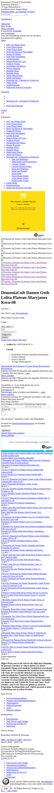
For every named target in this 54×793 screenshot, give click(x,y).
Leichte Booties (12, 136)
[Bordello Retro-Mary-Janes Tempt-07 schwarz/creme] (24, 609)
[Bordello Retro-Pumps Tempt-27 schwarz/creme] (22, 626)
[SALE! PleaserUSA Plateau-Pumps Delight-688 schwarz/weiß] (27, 472)
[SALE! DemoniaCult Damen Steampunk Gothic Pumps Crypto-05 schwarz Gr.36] (27, 585)
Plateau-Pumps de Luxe (16, 138)
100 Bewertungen (23, 228)
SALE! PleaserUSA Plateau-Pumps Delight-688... (22, 474)
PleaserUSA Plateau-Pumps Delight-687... (18, 642)
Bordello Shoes (12, 147)
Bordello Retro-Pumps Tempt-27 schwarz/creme (26, 627)
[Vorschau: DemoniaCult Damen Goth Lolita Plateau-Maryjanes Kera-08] (27, 265)
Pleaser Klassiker (13, 145)
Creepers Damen (18, 164)
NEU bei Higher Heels (15, 121)
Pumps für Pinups (13, 131)
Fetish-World (11, 183)
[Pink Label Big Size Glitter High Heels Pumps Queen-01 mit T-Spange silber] (27, 557)
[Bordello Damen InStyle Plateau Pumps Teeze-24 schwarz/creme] (27, 602)
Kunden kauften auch (10, 453)
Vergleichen (6, 335)
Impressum (10, 726)
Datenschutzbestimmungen (23, 423)
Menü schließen (7, 28)
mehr (27, 373)
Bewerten (22, 340)
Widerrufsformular (13, 705)
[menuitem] (27, 20)
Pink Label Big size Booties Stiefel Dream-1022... (21, 512)
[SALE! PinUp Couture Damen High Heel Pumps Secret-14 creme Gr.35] (27, 649)
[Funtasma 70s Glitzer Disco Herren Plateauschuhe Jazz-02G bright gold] (27, 619)
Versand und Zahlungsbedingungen (21, 701)
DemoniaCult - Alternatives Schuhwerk (22, 157)
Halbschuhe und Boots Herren (24, 162)
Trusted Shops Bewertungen (38, 366)
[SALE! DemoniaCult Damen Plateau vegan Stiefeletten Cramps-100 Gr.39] (27, 538)
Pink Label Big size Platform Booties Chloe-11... (21, 569)
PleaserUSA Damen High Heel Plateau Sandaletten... (23, 531)
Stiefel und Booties (19, 171)
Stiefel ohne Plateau (14, 152)
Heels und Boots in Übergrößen (19, 129)
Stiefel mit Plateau (13, 155)
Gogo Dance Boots (14, 124)
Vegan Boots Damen (20, 176)
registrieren (9, 33)
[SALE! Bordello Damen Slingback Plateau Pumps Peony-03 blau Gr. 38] (27, 491)
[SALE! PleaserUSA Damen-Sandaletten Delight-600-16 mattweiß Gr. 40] (27, 500)
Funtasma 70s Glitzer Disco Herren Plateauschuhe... (22, 621)
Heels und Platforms (20, 169)
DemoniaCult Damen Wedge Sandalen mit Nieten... (22, 550)
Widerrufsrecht (12, 703)
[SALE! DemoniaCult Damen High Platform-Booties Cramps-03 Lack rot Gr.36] (27, 576)
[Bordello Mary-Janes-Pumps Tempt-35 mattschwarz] (23, 633)
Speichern (6, 430)
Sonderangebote (13, 185)
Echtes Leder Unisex (20, 181)
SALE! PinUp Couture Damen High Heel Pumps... (22, 652)
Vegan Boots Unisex (20, 178)
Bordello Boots (12, 150)
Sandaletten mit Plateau (16, 143)
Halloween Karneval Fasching (18, 188)
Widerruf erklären (13, 710)
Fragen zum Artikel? (9, 340)
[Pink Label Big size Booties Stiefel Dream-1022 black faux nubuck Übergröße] (27, 510)
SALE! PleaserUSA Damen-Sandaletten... (18, 503)
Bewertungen (19, 366)
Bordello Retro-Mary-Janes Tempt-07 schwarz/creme (23, 611)
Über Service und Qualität (17, 721)
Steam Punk (16, 173)
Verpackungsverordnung (16, 698)
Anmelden (17, 31)
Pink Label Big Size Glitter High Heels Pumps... (21, 559)
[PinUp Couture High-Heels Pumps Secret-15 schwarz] (24, 593)
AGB (8, 708)
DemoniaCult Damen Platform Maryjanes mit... (20, 465)
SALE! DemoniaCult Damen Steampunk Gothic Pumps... (25, 588)
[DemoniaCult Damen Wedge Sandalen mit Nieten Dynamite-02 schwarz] (27, 548)
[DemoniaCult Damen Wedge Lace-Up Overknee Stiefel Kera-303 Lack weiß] (27, 519)
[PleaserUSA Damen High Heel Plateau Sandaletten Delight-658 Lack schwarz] (27, 529)
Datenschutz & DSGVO (16, 724)
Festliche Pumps (13, 140)
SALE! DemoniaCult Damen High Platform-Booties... (23, 578)
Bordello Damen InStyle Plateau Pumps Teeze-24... (22, 604)
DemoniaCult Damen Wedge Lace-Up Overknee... (22, 522)
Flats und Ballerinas (20, 159)
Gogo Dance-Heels (14, 126)
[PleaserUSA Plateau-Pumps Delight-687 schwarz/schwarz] (26, 640)
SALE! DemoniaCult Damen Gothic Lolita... (19, 484)
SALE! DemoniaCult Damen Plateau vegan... (20, 541)
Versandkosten (47, 781)
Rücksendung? (12, 719)
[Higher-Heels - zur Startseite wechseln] (18, 12)
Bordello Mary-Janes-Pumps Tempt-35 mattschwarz (22, 635)
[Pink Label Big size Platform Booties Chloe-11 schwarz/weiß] (27, 567)
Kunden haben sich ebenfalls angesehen (35, 453)
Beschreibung (6, 366)
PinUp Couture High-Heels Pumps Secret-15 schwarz (23, 595)
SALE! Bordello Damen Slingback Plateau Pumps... (22, 493)
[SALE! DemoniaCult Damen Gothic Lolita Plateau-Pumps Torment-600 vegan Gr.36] (27, 481)
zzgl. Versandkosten (19, 313)
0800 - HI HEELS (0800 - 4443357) (16, 740)
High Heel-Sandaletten (15, 133)
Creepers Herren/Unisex (22, 166)
